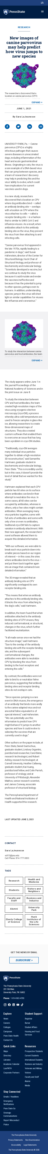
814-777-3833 (22, 858)
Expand (36, 102)
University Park (34, 908)
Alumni (14, 908)
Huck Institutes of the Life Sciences (34, 920)
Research (24, 27)
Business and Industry (34, 899)
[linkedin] (29, 127)
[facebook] (7, 127)
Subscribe (22, 960)
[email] (40, 127)
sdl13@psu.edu (12, 855)
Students (14, 890)
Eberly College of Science (14, 920)
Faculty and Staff (14, 899)
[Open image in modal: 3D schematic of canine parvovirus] (24, 333)
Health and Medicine (34, 880)
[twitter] (18, 127)
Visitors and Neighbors (34, 890)
